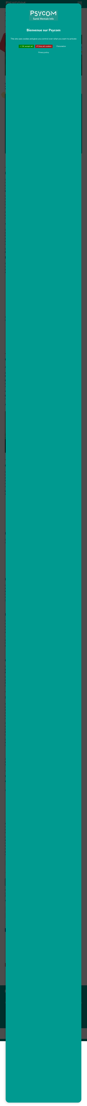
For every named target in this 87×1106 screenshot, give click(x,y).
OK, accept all (27, 46)
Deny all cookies (44, 46)
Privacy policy (43, 52)
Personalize (61, 46)
